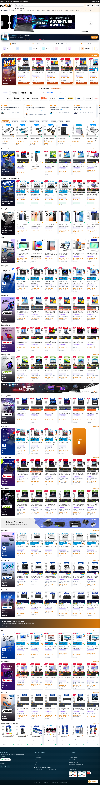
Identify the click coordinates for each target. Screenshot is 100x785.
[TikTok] (8, 766)
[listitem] (11, 111)
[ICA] (20, 98)
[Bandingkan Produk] (92, 5)
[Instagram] (5, 766)
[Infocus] (29, 98)
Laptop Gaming (36, 10)
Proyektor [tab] (53, 121)
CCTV (82, 10)
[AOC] (71, 93)
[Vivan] (44, 93)
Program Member (73, 757)
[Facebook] (1, 766)
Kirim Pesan (6, 759)
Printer (48, 10)
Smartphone (14, 10)
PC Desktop (27, 10)
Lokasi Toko (37, 759)
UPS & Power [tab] (45, 121)
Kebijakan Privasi (73, 759)
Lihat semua (96, 121)
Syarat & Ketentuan (74, 755)
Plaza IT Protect (96, 1)
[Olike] (82, 98)
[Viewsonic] (35, 93)
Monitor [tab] (68, 121)
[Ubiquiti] (18, 93)
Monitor (54, 10)
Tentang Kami (38, 755)
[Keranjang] (88, 5)
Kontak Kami (38, 757)
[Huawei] (11, 98)
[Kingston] (38, 98)
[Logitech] (56, 98)
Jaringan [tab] (61, 121)
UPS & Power (88, 10)
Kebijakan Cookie (73, 762)
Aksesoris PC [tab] (5, 121)
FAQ (36, 762)
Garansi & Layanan (73, 769)
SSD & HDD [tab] (23, 121)
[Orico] (91, 98)
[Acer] (80, 93)
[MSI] (64, 98)
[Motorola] (73, 98)
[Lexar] (47, 98)
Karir (36, 764)
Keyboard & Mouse (74, 10)
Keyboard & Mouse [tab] (34, 121)
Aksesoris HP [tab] (15, 121)
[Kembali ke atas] (96, 777)
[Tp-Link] (9, 93)
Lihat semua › (94, 55)
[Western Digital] (53, 93)
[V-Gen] (27, 93)
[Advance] (89, 93)
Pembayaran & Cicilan (74, 767)
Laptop (21, 10)
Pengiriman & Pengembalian (76, 764)
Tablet (43, 10)
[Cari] (16, 5)
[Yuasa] (62, 93)
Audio (66, 10)
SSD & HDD (60, 10)
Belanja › (5, 83)
